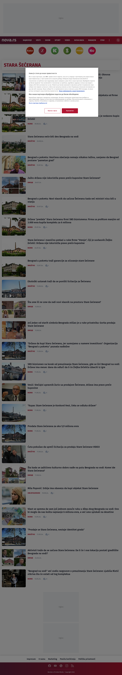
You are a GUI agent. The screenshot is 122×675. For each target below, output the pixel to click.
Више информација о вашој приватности (72, 91)
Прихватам (70, 111)
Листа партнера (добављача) (38, 103)
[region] (61, 92)
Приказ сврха (52, 111)
